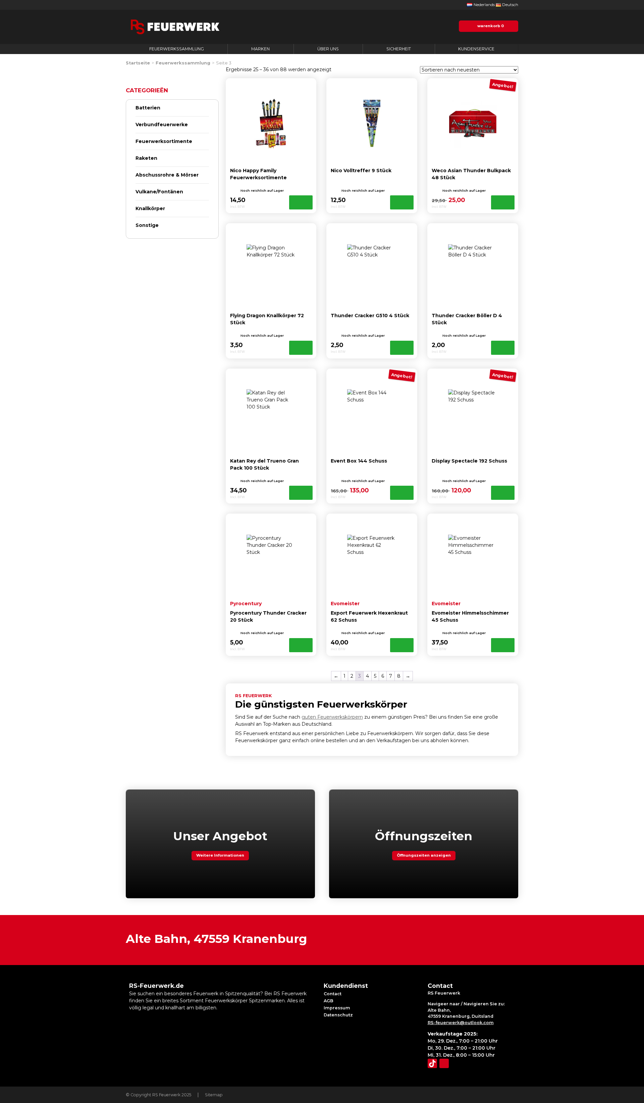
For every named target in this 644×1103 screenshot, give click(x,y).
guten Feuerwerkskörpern (332, 717)
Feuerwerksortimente (164, 141)
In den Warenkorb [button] (301, 202)
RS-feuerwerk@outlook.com (461, 1022)
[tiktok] (432, 1063)
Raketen (146, 158)
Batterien (148, 108)
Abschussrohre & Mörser (167, 175)
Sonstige (147, 225)
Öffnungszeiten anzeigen (424, 855)
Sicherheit (398, 48)
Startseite (138, 62)
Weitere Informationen (220, 855)
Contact (332, 993)
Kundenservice (476, 48)
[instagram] (444, 1063)
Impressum (337, 1007)
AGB (328, 1000)
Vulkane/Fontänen (159, 192)
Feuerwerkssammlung (176, 48)
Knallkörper (150, 208)
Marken (260, 48)
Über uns (328, 48)
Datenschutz (338, 1014)
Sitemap (214, 1094)
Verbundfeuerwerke (162, 125)
